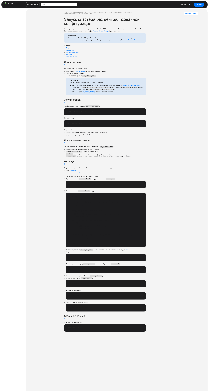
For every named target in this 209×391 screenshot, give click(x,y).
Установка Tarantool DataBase (96, 12)
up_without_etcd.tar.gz (88, 91)
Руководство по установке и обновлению (75, 12)
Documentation (31, 4)
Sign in (182, 4)
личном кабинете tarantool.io (131, 85)
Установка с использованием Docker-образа (119, 12)
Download (199, 5)
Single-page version (191, 13)
